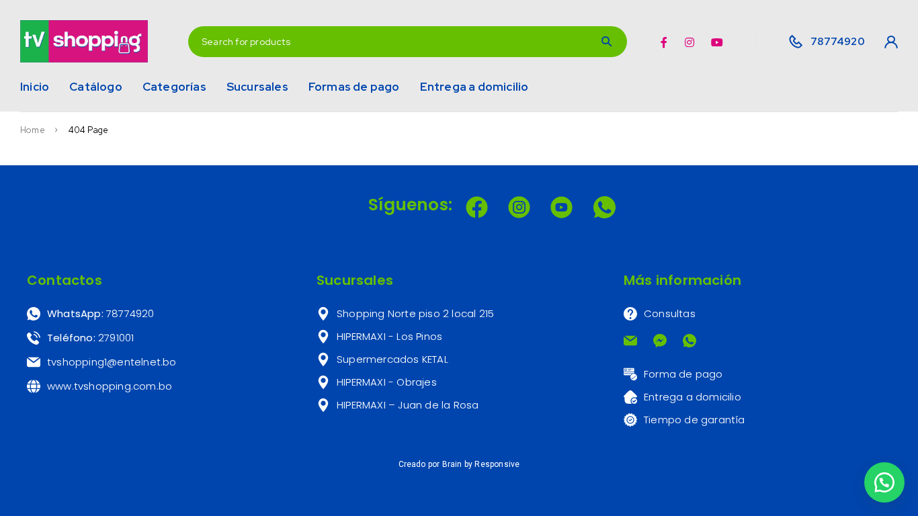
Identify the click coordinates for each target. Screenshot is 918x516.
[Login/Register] (887, 41)
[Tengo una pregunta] (884, 482)
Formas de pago (354, 86)
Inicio (34, 86)
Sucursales (257, 86)
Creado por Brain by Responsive (459, 464)
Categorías (174, 86)
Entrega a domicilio (474, 86)
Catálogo (95, 86)
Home (32, 130)
